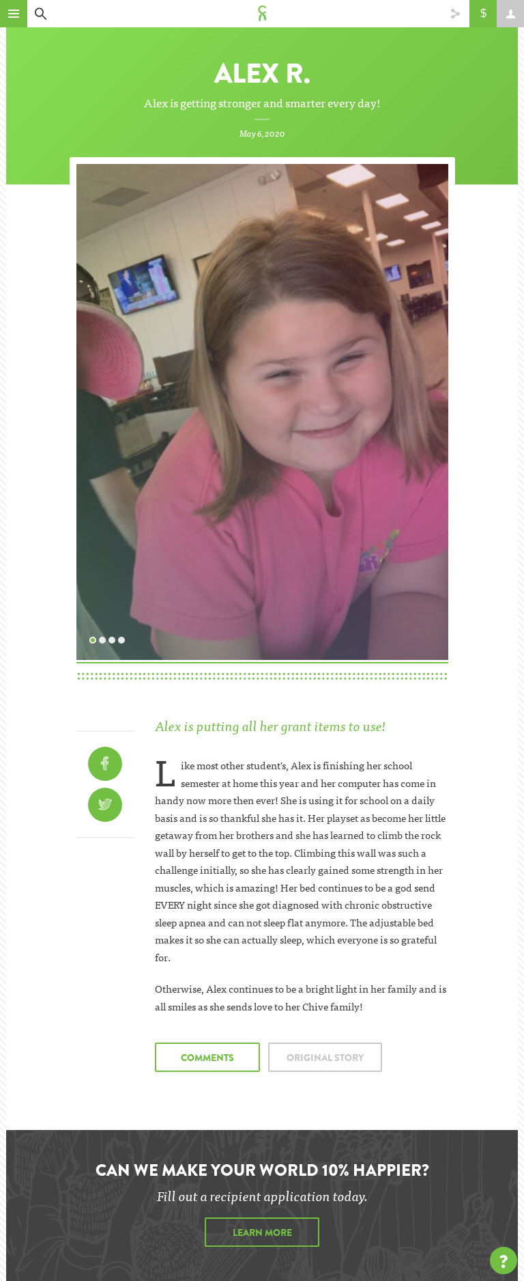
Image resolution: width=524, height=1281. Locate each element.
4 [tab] (123, 638)
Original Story (325, 1057)
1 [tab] (95, 638)
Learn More (262, 1232)
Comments (207, 1057)
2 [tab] (104, 638)
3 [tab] (114, 638)
